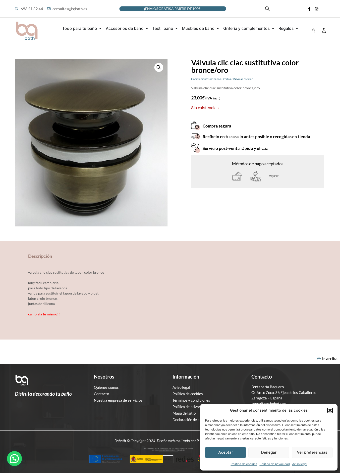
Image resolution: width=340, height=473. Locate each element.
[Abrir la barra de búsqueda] (267, 8)
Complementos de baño (205, 79)
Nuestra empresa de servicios (118, 400)
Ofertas (226, 79)
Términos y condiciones (191, 400)
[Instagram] (316, 8)
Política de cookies (244, 464)
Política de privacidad (275, 464)
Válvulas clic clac (243, 79)
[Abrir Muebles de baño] (218, 28)
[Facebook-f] (309, 8)
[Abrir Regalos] (297, 28)
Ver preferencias (312, 452)
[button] (330, 410)
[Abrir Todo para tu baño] (100, 28)
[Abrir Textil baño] (176, 28)
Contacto (101, 393)
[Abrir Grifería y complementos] (273, 28)
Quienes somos (106, 387)
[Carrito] (313, 31)
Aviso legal (299, 464)
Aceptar (225, 452)
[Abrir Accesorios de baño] (147, 28)
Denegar (269, 452)
